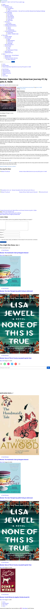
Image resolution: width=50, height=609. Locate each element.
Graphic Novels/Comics (10, 24)
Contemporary (10, 30)
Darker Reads (8, 46)
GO (48, 367)
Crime (8, 48)
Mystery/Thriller (8, 7)
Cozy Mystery (10, 8)
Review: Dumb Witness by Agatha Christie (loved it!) (14, 597)
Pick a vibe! (5, 35)
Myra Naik (2, 85)
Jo (10, 160)
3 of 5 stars (23, 88)
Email (1, 234)
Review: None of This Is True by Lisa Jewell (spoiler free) (15, 358)
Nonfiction (7, 21)
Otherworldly (8, 38)
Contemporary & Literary (10, 25)
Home (3, 4)
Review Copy (11, 211)
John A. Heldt (39, 87)
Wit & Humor (8, 51)
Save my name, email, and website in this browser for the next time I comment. (19, 239)
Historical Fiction (6, 70)
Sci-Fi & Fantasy (8, 12)
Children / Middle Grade (12, 34)
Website (2, 237)
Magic (8, 39)
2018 (3, 211)
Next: (10, 214)
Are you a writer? (12, 166)
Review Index (8, 56)
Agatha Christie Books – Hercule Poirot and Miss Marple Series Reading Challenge (26, 11)
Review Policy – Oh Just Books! (12, 55)
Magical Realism (11, 40)
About (3, 54)
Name (2, 232)
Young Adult (10, 32)
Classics (9, 27)
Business (9, 23)
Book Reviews (5, 5)
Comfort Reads (8, 36)
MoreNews (25, 608)
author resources (11, 59)
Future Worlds (10, 16)
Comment (2, 230)
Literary (9, 28)
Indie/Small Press (9, 52)
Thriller (9, 9)
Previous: (10, 213)
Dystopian (9, 13)
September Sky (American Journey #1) (25, 87)
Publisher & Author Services (11, 58)
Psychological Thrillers (12, 50)
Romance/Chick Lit (9, 44)
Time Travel (10, 20)
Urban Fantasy (10, 17)
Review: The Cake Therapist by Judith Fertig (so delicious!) (16, 291)
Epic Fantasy (10, 15)
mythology (9, 43)
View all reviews (3, 166)
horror (8, 47)
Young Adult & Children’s (10, 31)
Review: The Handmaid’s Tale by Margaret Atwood (14, 252)
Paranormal (10, 42)
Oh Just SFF (9, 19)
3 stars (6, 211)
